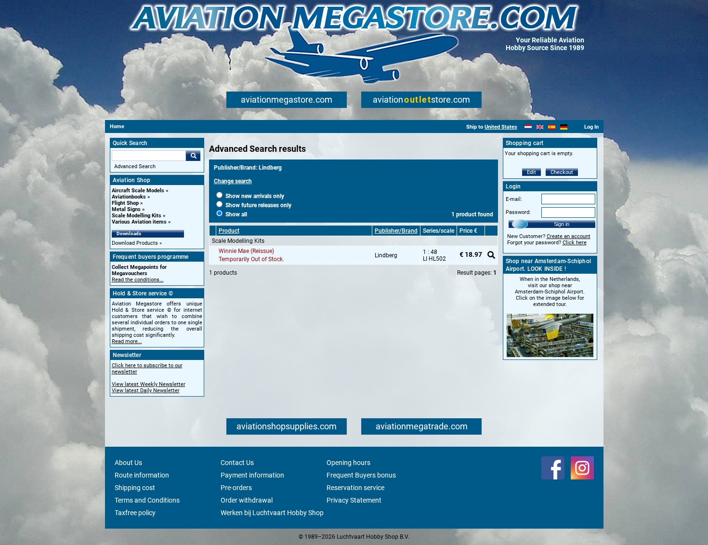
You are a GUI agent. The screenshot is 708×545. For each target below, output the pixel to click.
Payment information (252, 475)
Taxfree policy (135, 513)
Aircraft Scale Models (138, 190)
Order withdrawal (247, 500)
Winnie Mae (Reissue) (246, 251)
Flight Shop (125, 203)
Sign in (561, 224)
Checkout (562, 172)
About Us (128, 462)
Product (229, 230)
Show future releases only (257, 205)
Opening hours (348, 462)
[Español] (551, 127)
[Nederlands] (528, 127)
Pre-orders (236, 488)
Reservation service (355, 488)
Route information (142, 475)
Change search (233, 181)
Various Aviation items (139, 222)
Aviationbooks (129, 197)
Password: (518, 212)
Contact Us (237, 462)
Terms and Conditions (147, 500)
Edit (531, 172)
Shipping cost (135, 488)
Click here (575, 242)
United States (501, 127)
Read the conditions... (138, 280)
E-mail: (514, 199)
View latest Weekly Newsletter (148, 384)
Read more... (127, 341)
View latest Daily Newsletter (146, 390)
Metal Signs (126, 209)
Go (193, 155)
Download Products (135, 243)
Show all (235, 214)
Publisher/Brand (396, 230)
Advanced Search (135, 166)
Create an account (568, 236)
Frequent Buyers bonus (361, 475)
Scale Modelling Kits (136, 216)
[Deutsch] (563, 127)
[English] (540, 127)
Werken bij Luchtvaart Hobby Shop (272, 513)
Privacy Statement (354, 500)
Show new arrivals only (254, 196)
